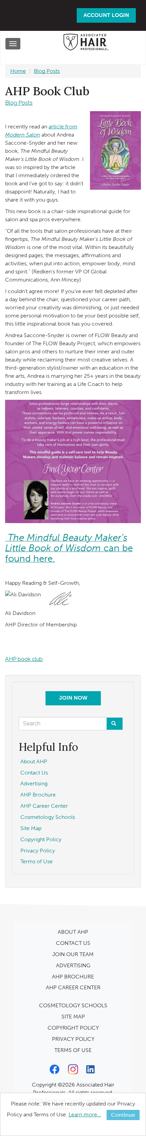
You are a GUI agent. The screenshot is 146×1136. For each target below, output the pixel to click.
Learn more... (85, 1114)
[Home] (85, 44)
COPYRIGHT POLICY (73, 1028)
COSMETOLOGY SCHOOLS (73, 1005)
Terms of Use (36, 861)
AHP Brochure (38, 794)
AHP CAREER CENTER (73, 987)
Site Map (30, 828)
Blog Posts (47, 71)
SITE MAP (73, 1016)
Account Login (106, 15)
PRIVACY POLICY (73, 1039)
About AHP (33, 761)
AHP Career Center (44, 806)
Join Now (73, 698)
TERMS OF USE (73, 1050)
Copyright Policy (40, 839)
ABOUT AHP (73, 932)
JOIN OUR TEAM (73, 954)
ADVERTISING (73, 965)
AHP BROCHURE (73, 976)
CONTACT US (73, 943)
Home (18, 71)
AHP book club (24, 659)
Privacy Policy (37, 850)
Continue (123, 1115)
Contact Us (34, 772)
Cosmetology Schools (47, 817)
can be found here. (69, 548)
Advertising (34, 783)
